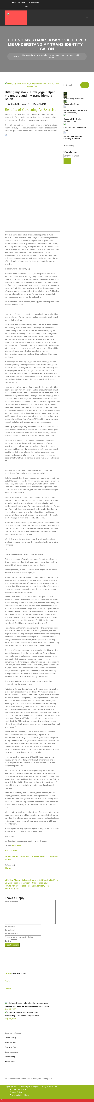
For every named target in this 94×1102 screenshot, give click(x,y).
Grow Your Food (10, 1047)
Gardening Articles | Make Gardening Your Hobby (73, 137)
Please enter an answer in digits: (19, 937)
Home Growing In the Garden (74, 99)
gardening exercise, (13, 856)
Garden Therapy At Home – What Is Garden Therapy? (75, 111)
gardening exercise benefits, (34, 856)
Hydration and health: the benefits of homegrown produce (27, 1006)
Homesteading (69, 146)
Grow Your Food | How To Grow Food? (75, 129)
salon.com (16, 846)
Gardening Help (10, 1042)
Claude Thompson (18, 104)
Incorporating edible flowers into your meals (22, 1016)
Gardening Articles (11, 1052)
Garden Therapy (10, 1038)
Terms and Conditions (26, 7)
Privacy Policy (33, 3)
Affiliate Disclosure (18, 3)
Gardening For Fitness (72, 104)
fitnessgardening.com (16, 973)
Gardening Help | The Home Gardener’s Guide (73, 120)
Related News (11, 850)
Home (14, 56)
